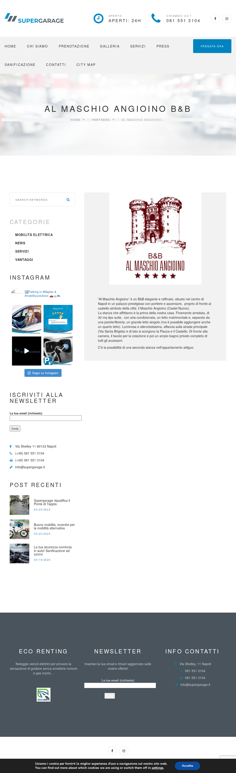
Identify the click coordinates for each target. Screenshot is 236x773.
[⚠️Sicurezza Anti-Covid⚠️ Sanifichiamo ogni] (26, 351)
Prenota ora (212, 46)
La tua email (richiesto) (26, 413)
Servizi (138, 46)
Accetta (187, 766)
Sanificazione (20, 64)
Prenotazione (74, 46)
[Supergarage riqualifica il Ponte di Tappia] (19, 505)
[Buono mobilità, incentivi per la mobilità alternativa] (19, 529)
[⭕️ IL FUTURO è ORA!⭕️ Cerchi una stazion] (58, 351)
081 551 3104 (183, 20)
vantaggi (24, 259)
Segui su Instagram (45, 373)
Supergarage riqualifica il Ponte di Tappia (52, 502)
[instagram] (226, 18)
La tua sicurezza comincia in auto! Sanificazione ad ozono (53, 551)
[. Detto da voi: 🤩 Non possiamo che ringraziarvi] (58, 319)
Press (163, 46)
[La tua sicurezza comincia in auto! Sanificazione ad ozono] (19, 553)
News (20, 243)
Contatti (56, 64)
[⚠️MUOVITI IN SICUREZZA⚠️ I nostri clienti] (26, 319)
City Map (86, 64)
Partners (101, 119)
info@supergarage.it (30, 467)
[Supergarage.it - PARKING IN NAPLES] (34, 18)
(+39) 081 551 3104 (29, 453)
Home (10, 46)
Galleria (110, 46)
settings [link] (157, 768)
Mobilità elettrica (34, 234)
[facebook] (215, 18)
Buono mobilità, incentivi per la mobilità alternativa (54, 526)
